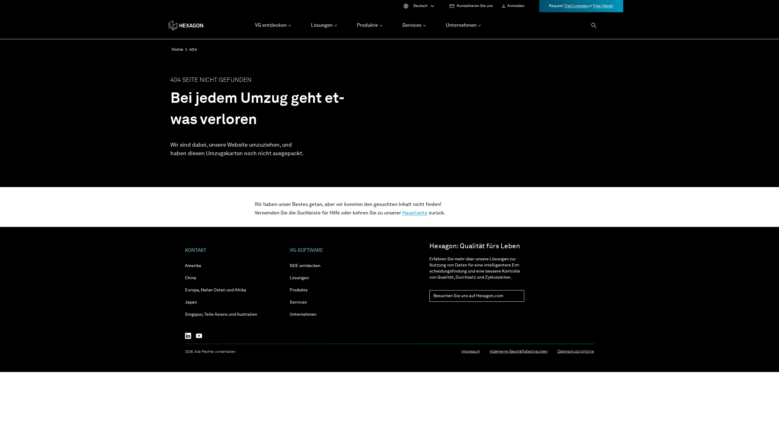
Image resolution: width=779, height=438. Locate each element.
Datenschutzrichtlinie (575, 351)
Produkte (299, 290)
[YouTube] (201, 336)
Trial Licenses (576, 6)
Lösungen (299, 278)
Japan (191, 302)
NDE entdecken (305, 266)
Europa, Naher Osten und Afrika (215, 290)
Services (298, 302)
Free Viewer (603, 6)
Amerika (193, 266)
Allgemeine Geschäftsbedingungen (519, 351)
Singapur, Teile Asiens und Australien (221, 314)
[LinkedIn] (190, 336)
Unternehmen (303, 314)
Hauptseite (415, 213)
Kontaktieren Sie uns (475, 6)
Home (177, 49)
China (190, 278)
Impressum (470, 351)
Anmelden (516, 6)
